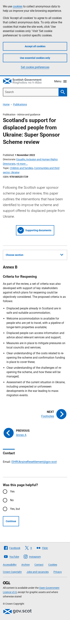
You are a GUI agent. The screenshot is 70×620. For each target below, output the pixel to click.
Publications (20, 104)
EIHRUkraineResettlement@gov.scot (34, 462)
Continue (11, 521)
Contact (38, 564)
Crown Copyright (12, 571)
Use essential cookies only (35, 57)
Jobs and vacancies (38, 571)
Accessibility (10, 564)
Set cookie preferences (35, 67)
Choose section (14, 254)
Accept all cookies (35, 46)
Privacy (57, 571)
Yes (12, 491)
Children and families (21, 168)
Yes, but (15, 509)
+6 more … (22, 163)
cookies (17, 6)
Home (6, 104)
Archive (25, 564)
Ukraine (15, 172)
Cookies (52, 564)
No (12, 500)
